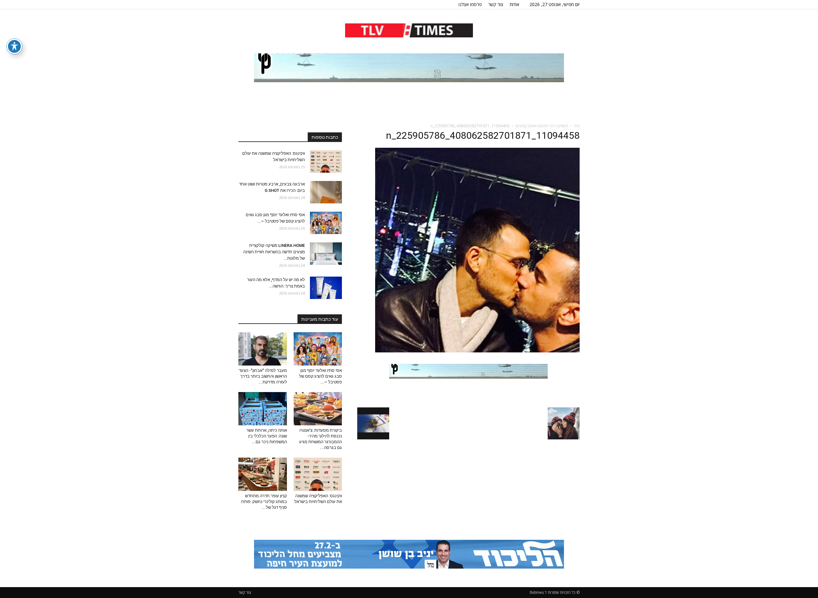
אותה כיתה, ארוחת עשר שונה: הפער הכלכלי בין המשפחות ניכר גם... (266, 436)
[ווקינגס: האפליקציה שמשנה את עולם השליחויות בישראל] (326, 161)
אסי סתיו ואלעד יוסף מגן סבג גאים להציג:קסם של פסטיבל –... (320, 376)
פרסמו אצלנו (470, 4)
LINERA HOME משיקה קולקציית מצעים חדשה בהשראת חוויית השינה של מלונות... (274, 252)
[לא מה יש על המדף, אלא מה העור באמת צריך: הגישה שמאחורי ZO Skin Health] (326, 288)
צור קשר (495, 4)
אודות (514, 4)
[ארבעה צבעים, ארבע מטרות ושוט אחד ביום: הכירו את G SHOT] (326, 192)
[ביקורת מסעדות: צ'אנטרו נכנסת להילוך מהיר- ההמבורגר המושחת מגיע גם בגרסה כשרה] (318, 408)
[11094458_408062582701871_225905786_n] (477, 350)
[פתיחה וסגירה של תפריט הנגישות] (14, 46)
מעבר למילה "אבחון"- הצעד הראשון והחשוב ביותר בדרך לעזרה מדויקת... (263, 376)
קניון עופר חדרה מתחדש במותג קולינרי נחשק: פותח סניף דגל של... (264, 501)
